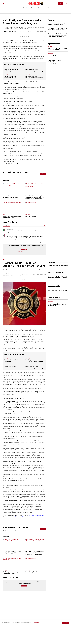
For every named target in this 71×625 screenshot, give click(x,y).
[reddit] (26, 36)
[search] (5, 3)
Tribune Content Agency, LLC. (17, 516)
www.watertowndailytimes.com (36, 515)
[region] (24, 234)
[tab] (6, 225)
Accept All (65, 622)
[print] (45, 36)
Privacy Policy (36, 622)
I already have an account (24, 251)
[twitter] (24, 36)
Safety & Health (6, 16)
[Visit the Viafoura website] (42, 242)
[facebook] (20, 36)
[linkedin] (22, 36)
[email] (28, 36)
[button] (3, 3)
